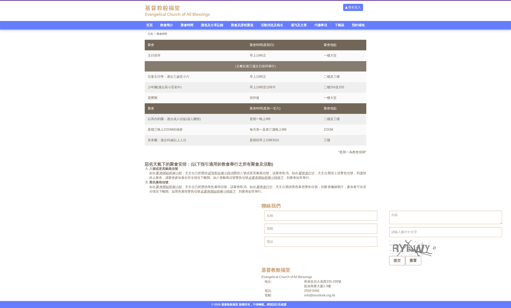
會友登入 (354, 7)
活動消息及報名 (272, 25)
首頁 (149, 25)
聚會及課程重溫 (242, 25)
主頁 (150, 33)
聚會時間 (187, 25)
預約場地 (358, 25)
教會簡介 (166, 25)
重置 (413, 260)
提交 (397, 260)
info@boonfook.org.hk (319, 295)
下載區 (339, 25)
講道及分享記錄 (212, 25)
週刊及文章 (299, 25)
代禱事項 (320, 25)
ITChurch (293, 304)
